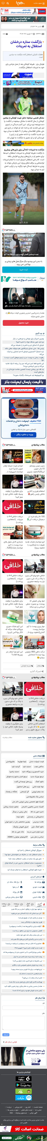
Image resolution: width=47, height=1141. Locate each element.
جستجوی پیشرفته (21, 1113)
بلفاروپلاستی (10, 761)
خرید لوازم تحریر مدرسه (35, 831)
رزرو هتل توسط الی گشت (23, 781)
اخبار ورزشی (19, 1107)
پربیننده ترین (16, 905)
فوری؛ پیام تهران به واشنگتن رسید (31, 922)
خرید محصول (23, 323)
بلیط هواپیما (22, 761)
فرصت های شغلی (26, 1110)
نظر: (43, 1013)
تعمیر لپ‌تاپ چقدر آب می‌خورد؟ (32, 978)
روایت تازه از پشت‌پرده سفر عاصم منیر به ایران (27, 957)
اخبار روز (28, 1107)
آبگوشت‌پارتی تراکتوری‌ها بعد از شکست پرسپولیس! (25, 926)
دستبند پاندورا (14, 771)
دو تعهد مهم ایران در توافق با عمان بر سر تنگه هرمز (26, 909)
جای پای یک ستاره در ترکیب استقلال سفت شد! (25, 859)
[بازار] (23, 1092)
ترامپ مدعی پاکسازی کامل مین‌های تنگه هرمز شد (26, 939)
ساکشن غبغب (39, 766)
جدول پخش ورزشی (12, 897)
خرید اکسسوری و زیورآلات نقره (33, 771)
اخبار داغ (28, 905)
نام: (43, 1003)
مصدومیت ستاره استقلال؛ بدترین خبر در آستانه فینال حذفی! (23, 864)
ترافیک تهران (37, 892)
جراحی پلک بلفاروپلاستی (35, 796)
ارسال (6, 1035)
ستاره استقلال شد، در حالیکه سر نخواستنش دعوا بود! (23, 854)
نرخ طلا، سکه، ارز (13, 882)
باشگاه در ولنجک (11, 791)
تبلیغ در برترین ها (13, 1110)
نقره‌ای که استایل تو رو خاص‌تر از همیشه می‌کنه (27, 345)
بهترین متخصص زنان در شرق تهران (17, 821)
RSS (11, 1113)
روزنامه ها (38, 882)
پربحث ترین (4, 905)
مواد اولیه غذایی (38, 786)
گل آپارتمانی (24, 791)
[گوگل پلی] (23, 1085)
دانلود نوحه (20, 816)
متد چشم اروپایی (38, 791)
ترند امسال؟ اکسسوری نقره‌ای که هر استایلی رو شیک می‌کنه (25, 353)
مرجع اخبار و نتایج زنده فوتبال (16, 776)
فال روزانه (16, 892)
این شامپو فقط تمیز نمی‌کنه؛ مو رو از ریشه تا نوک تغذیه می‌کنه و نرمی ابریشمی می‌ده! (25, 365)
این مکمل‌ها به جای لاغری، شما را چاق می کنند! (27, 961)
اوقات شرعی (37, 897)
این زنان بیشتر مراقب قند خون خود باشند (29, 935)
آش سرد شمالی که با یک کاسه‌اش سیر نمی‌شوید (26, 913)
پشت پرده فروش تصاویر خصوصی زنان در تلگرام (27, 965)
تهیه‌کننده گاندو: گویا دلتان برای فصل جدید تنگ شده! (25, 982)
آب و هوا (16, 887)
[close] (2, 1124)
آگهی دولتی (33, 1113)
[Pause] (4, 254)
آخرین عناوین (39, 905)
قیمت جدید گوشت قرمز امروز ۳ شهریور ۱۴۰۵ (28, 948)
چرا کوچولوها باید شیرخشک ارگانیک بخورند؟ (28, 375)
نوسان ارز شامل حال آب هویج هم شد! (30, 918)
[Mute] (8, 254)
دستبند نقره (27, 766)
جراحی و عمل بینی (37, 837)
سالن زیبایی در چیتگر (20, 811)
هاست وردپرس (38, 821)
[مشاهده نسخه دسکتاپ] (3, 3)
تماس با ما (38, 1110)
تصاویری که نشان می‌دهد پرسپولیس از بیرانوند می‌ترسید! (23, 943)
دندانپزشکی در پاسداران (35, 816)
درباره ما (9, 1107)
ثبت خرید (23, 270)
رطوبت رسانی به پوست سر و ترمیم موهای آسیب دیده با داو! (24, 359)
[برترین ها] (20, 3)
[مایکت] (23, 1098)
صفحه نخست (38, 1107)
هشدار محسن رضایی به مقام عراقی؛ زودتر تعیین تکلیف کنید (23, 986)
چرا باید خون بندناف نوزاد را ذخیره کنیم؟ (30, 342)
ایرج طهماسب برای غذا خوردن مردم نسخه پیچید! (26, 969)
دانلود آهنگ (39, 781)
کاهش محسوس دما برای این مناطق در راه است (27, 931)
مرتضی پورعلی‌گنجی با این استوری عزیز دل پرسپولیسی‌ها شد (22, 952)
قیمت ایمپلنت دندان (36, 761)
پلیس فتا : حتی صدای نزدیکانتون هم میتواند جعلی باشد (24, 348)
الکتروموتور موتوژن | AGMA (18, 837)
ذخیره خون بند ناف (37, 811)
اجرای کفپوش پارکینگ (20, 826)
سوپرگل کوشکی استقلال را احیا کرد (29, 850)
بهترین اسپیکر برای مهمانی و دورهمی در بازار (28, 338)
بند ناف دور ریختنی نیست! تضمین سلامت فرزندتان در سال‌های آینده (25, 371)
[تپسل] (3, 230)
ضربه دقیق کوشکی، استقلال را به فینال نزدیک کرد (24, 870)
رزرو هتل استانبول (23, 786)
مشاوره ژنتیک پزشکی (11, 806)
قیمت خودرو (37, 887)
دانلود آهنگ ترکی (37, 826)
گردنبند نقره (16, 766)
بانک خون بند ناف (18, 831)
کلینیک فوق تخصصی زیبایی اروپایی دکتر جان (28, 801)
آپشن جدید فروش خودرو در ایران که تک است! (27, 990)
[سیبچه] (23, 1079)
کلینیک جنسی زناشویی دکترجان (33, 806)
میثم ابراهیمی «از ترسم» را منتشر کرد (30, 973)
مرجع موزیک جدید (37, 776)
